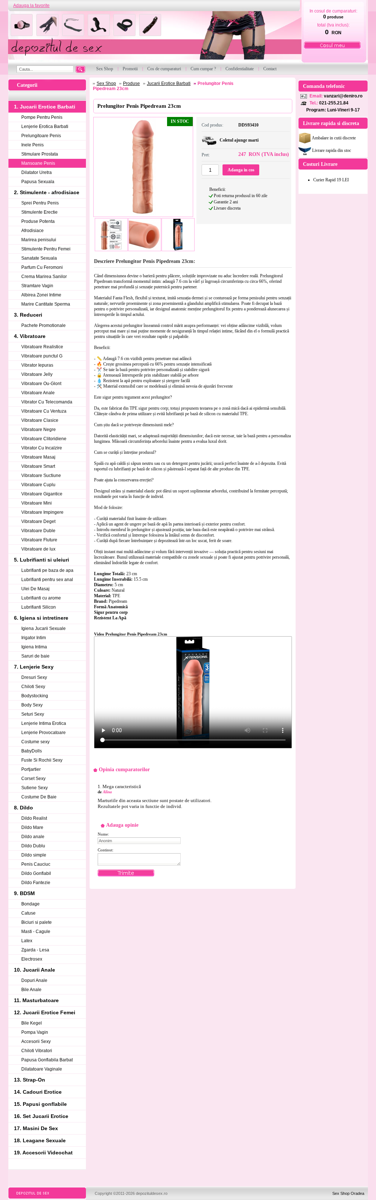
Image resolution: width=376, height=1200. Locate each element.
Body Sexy (32, 705)
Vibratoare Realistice (42, 346)
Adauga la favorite (31, 5)
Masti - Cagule (35, 931)
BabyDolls (31, 751)
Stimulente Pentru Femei (45, 249)
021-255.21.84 (333, 103)
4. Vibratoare (30, 336)
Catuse (28, 913)
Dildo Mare (32, 827)
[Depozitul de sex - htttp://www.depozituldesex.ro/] (154, 37)
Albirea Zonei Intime (41, 295)
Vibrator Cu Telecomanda (46, 402)
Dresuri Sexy (34, 677)
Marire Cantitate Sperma (45, 304)
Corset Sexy (33, 778)
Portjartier (31, 769)
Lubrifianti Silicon (38, 607)
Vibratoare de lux (38, 549)
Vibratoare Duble (38, 530)
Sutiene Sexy (34, 787)
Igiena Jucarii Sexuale (43, 628)
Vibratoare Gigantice (41, 493)
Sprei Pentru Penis (40, 203)
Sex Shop (106, 83)
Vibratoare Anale (38, 392)
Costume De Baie (39, 797)
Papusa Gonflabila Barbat (47, 1059)
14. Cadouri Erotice (38, 1092)
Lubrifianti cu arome (41, 598)
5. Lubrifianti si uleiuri (41, 560)
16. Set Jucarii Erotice (41, 1116)
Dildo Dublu (33, 845)
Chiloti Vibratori (36, 1050)
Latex (26, 940)
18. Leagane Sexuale (40, 1140)
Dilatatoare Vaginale (41, 1069)
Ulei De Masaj (35, 588)
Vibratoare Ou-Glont (41, 383)
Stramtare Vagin (37, 285)
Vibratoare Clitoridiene (43, 438)
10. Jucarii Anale (34, 970)
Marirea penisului (38, 239)
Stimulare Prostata (39, 154)
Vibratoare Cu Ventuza (43, 411)
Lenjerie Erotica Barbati (44, 126)
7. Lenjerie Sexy (34, 667)
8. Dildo (23, 808)
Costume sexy (35, 741)
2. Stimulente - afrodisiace (46, 192)
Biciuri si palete (36, 922)
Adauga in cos (241, 169)
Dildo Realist (34, 818)
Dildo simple (33, 855)
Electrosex (31, 959)
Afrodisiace (32, 230)
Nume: (103, 834)
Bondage (30, 904)
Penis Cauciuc (35, 864)
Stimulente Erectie (39, 212)
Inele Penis (32, 144)
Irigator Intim (33, 637)
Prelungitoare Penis (41, 135)
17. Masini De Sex (36, 1128)
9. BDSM (24, 893)
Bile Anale (31, 989)
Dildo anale (32, 836)
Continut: (105, 850)
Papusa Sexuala (37, 181)
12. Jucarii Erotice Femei (44, 1012)
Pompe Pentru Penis (41, 117)
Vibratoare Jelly (37, 374)
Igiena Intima (34, 646)
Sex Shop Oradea (348, 1193)
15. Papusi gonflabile (40, 1104)
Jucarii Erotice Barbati (169, 83)
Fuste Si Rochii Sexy (41, 760)
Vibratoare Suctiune (41, 475)
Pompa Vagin (34, 1032)
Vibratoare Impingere (42, 512)
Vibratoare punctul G (41, 356)
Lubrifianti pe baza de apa (47, 570)
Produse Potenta (38, 221)
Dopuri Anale (34, 980)
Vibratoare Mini (36, 503)
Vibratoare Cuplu (38, 484)
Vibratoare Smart (38, 466)
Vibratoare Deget (38, 521)
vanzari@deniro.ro (343, 96)
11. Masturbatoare (36, 1000)
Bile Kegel (31, 1023)
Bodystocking (34, 695)
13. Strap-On (29, 1080)
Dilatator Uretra (36, 172)
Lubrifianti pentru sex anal (47, 579)
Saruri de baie (35, 656)
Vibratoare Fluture (39, 539)
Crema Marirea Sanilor (44, 276)
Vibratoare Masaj (38, 457)
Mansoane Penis (38, 163)
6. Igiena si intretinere (41, 618)
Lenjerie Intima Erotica (43, 723)
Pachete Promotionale (43, 325)
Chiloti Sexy (33, 686)
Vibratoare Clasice (39, 420)
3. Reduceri (28, 315)
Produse (131, 83)
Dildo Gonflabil (36, 873)
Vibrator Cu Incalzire (41, 448)
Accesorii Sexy (36, 1041)
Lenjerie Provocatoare (43, 732)
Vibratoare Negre (38, 429)
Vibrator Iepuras (37, 365)
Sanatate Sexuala (39, 258)
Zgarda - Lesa (35, 949)
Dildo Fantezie (35, 882)
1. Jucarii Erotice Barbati (44, 107)
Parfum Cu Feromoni (42, 267)
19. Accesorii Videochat (43, 1153)
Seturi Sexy (32, 714)
